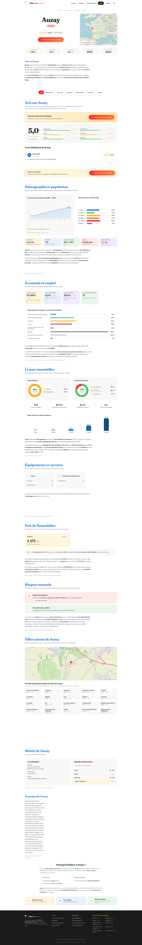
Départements (91, 3)
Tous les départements (78, 923)
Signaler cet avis (110, 163)
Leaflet (106, 44)
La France (59, 10)
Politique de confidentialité (73, 942)
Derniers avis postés (77, 925)
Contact (84, 942)
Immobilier (90, 92)
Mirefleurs (109, 918)
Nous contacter (56, 925)
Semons (109, 926)
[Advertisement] (105, 74)
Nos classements (76, 918)
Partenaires (55, 920)
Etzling (109, 920)
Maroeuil (96, 918)
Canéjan (109, 922)
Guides (108, 3)
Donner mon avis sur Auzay (52, 39)
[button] (71, 662)
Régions (81, 3)
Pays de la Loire (68, 10)
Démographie (50, 92)
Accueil (73, 3)
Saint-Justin (110, 930)
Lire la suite (52, 159)
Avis (41, 92)
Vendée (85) (77, 10)
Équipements (80, 92)
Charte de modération (58, 923)
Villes (101, 3)
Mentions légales (60, 942)
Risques (99, 92)
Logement (69, 92)
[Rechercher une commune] (114, 3)
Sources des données (58, 918)
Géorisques (32, 630)
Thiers (96, 920)
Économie (60, 92)
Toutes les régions (77, 920)
